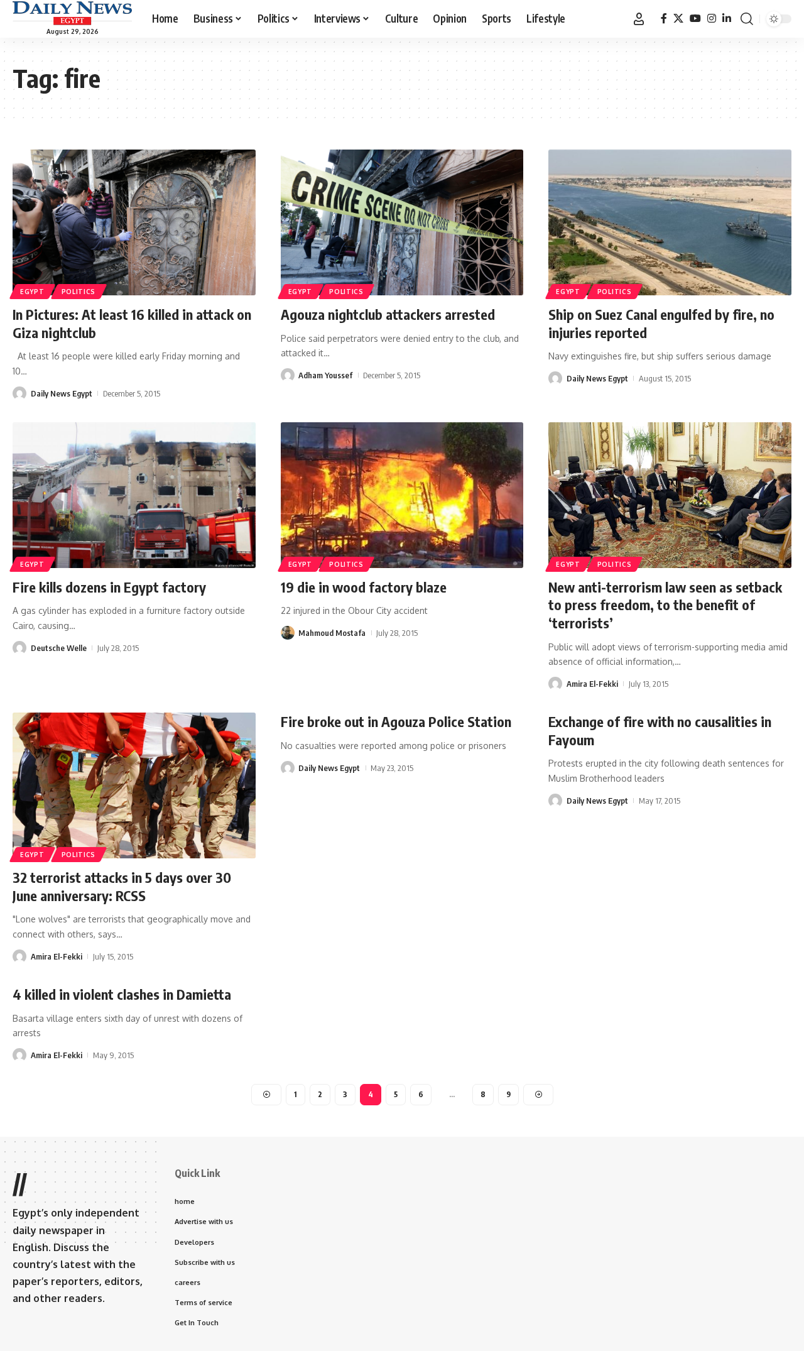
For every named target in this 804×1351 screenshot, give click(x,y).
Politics (79, 291)
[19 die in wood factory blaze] (402, 495)
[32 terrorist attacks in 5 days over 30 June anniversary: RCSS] (134, 785)
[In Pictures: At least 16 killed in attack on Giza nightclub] (134, 222)
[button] (639, 19)
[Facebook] (664, 18)
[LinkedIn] (726, 18)
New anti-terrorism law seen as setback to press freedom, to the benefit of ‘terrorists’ (665, 605)
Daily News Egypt (61, 393)
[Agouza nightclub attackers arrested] (402, 222)
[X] (678, 18)
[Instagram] (711, 18)
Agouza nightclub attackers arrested (388, 314)
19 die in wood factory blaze (364, 587)
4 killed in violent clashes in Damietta (122, 994)
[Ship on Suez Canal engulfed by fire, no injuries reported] (669, 222)
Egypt (32, 291)
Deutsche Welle (59, 648)
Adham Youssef (325, 375)
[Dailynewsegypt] (72, 13)
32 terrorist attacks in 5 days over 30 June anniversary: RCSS (122, 886)
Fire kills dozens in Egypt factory (109, 587)
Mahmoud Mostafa (332, 633)
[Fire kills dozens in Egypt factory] (134, 495)
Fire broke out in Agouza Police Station (396, 721)
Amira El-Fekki (592, 684)
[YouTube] (695, 18)
